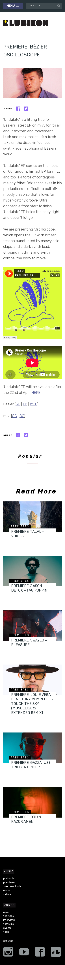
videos (7, 894)
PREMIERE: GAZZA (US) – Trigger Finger (32, 764)
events (7, 927)
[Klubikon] (25, 23)
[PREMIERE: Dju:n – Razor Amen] (32, 802)
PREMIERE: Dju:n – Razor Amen (27, 819)
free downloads (12, 886)
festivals (8, 924)
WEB (33, 404)
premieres (20, 526)
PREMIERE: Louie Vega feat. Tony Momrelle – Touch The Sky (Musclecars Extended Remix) (32, 703)
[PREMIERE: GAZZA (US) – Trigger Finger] (32, 747)
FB (25, 404)
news (6, 912)
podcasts (8, 878)
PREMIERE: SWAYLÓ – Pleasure (29, 642)
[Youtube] (24, 953)
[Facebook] (40, 953)
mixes (6, 890)
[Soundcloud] (56, 953)
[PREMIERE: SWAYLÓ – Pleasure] (32, 625)
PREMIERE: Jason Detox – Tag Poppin (29, 588)
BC (22, 416)
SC (18, 404)
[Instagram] (8, 953)
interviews (9, 920)
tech (6, 931)
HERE (35, 392)
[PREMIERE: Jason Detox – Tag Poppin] (32, 571)
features (8, 916)
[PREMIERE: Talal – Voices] (32, 516)
